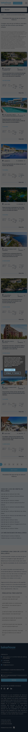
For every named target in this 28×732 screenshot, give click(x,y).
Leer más (10, 366)
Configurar (8, 373)
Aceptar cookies (9, 370)
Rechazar (16, 373)
